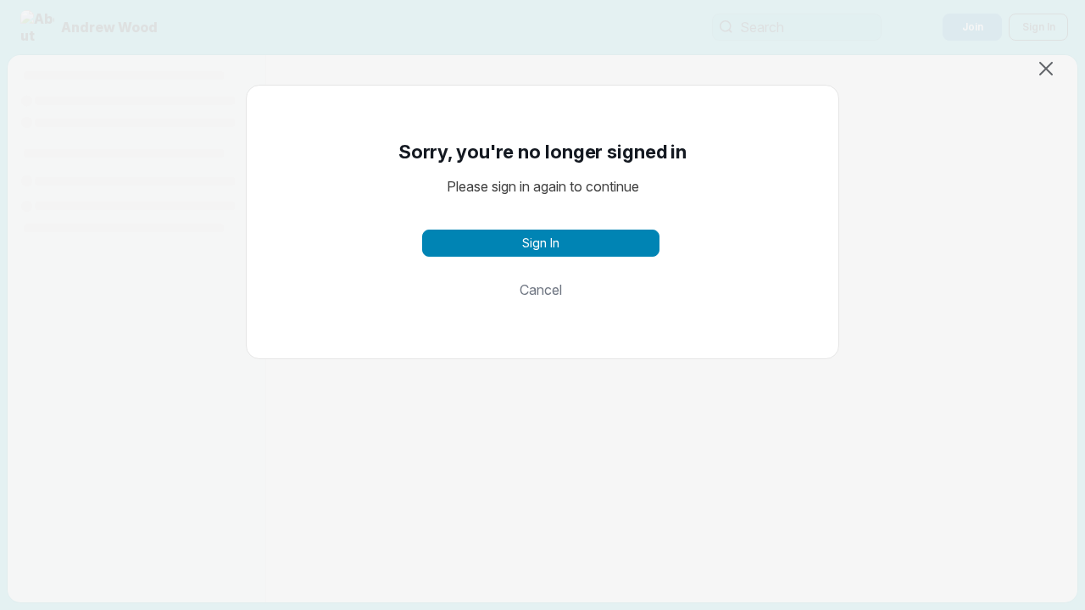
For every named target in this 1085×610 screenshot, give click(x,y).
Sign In (540, 243)
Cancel (541, 289)
